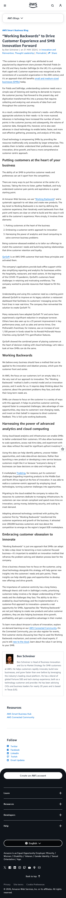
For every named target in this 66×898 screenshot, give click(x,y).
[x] (5, 868)
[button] (15, 18)
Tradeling (21, 473)
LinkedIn (14, 753)
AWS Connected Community (42, 628)
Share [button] (54, 53)
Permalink (41, 53)
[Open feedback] (62, 449)
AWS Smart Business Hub (19, 713)
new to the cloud (21, 641)
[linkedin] (15, 868)
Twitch (13, 756)
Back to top (31, 876)
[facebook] (10, 868)
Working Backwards (44, 199)
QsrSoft (6, 256)
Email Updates (17, 760)
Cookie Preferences (35, 884)
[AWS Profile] (60, 5)
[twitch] (24, 868)
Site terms (18, 884)
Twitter (13, 746)
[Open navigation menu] (4, 5)
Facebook (14, 749)
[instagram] (19, 868)
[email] (39, 868)
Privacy (7, 884)
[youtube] (29, 868)
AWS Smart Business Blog (15, 30)
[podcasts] (34, 868)
